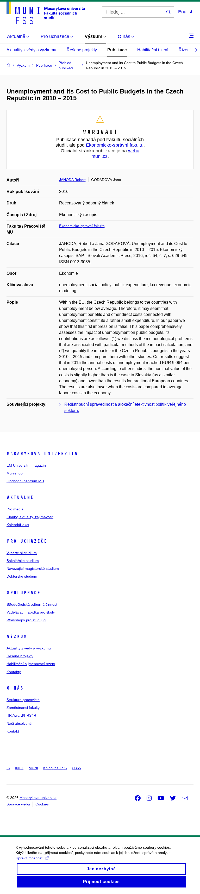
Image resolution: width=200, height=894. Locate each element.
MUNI (33, 768)
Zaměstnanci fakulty (23, 707)
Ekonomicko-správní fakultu (114, 145)
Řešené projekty (82, 50)
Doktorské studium (22, 576)
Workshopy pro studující (26, 620)
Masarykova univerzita (42, 454)
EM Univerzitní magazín (26, 465)
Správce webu (18, 804)
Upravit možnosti (29, 858)
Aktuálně (20, 497)
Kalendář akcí (18, 525)
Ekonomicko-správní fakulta (82, 226)
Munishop (15, 473)
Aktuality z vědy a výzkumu (31, 50)
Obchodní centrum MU (25, 481)
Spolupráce (23, 593)
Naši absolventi (19, 723)
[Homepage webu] (46, 13)
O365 (76, 768)
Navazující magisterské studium (33, 568)
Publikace (117, 50)
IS (8, 768)
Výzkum (17, 636)
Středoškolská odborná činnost (32, 604)
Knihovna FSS (55, 768)
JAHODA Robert (72, 180)
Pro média (15, 509)
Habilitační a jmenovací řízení (31, 664)
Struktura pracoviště (23, 700)
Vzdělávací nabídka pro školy (31, 612)
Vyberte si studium (22, 553)
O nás (15, 688)
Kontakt (13, 731)
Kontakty (14, 672)
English (185, 11)
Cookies (42, 804)
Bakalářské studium (23, 561)
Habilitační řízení (152, 50)
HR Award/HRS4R (21, 715)
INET (19, 768)
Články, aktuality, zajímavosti (30, 517)
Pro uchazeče (27, 541)
